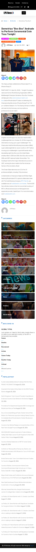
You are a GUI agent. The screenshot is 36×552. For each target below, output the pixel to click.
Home (5, 21)
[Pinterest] (21, 78)
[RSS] (24, 78)
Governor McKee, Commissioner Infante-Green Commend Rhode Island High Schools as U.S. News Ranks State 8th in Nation (16, 468)
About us (10, 3)
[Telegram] (14, 78)
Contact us (25, 3)
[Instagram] (17, 78)
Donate (18, 3)
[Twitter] (24, 7)
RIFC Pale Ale (24, 181)
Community (13, 38)
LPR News (22, 38)
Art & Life (13, 21)
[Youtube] (28, 7)
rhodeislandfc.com (9, 194)
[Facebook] (21, 7)
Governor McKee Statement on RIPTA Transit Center (16, 442)
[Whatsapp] (10, 78)
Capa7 (32, 545)
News (18, 41)
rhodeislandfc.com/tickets (18, 183)
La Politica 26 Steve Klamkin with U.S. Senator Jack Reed (17, 496)
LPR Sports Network (8, 41)
